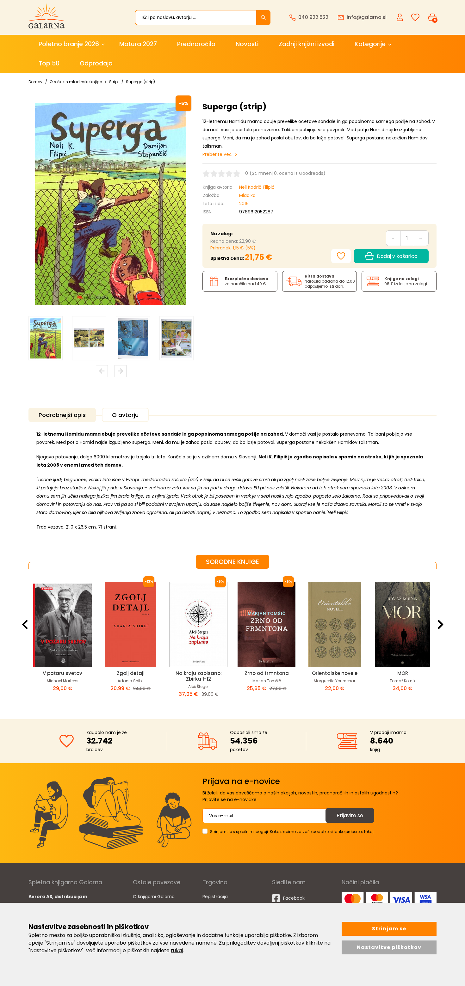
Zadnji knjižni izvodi (306, 44)
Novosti (247, 44)
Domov (35, 81)
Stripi (114, 81)
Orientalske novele (198, 673)
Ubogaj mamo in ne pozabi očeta (334, 676)
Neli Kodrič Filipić (257, 187)
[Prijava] (400, 17)
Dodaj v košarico (397, 256)
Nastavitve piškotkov (389, 947)
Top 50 (49, 63)
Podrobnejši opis (62, 415)
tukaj (177, 950)
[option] (45, 338)
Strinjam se (389, 928)
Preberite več (217, 154)
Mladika (247, 195)
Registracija (215, 896)
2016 (244, 203)
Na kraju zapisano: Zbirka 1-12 (63, 676)
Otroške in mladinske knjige (76, 81)
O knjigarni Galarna (154, 896)
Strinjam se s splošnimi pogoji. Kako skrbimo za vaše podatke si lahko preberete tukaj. (292, 831)
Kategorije (370, 44)
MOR (266, 673)
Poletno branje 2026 (69, 44)
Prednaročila (196, 44)
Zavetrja (402, 673)
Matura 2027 (138, 44)
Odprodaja (96, 63)
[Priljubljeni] (415, 17)
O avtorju (125, 415)
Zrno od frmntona (130, 673)
